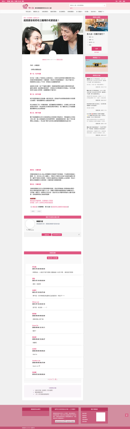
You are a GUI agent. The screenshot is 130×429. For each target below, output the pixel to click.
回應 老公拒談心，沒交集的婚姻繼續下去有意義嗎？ (96, 107)
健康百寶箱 (53, 11)
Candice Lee (36, 361)
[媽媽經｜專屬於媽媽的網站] (38, 6)
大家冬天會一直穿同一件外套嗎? (44, 390)
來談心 (12, 1)
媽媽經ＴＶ (101, 11)
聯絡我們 (84, 415)
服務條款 (84, 417)
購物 (23, 1)
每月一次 (91, 37)
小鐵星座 (34, 207)
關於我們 (84, 413)
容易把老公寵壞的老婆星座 (60, 207)
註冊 (120, 1)
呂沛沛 (34, 349)
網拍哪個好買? (39, 392)
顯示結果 (96, 52)
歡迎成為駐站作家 (60, 421)
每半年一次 (91, 42)
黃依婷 (34, 337)
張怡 (33, 278)
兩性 (33, 211)
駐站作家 (93, 11)
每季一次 (91, 39)
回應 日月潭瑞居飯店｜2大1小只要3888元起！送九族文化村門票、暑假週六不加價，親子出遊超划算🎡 (96, 95)
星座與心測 (36, 17)
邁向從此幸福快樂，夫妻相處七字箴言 (41, 201)
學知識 (8, 1)
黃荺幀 (34, 314)
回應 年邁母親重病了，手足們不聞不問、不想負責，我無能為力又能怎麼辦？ (96, 131)
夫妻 (39, 211)
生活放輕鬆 (62, 11)
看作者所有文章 (57, 234)
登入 (117, 1)
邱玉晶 (34, 267)
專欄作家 (44, 59)
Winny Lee (35, 302)
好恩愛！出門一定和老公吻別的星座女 (41, 202)
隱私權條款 (85, 419)
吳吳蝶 (34, 372)
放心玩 (19, 1)
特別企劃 (28, 11)
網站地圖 (84, 421)
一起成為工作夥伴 (70, 421)
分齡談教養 (45, 11)
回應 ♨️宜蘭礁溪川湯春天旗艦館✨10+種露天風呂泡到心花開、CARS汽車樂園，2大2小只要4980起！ (96, 118)
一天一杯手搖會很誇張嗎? (42, 394)
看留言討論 (59, 59)
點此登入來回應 (52, 258)
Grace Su (35, 325)
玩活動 (16, 1)
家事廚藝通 (70, 11)
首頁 (3, 1)
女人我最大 (79, 11)
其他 (90, 45)
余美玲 (34, 290)
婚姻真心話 (36, 11)
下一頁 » (54, 379)
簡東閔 (88, 79)
